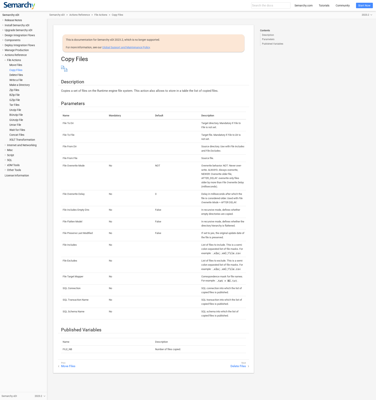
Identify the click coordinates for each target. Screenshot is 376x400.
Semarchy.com (304, 5)
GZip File (14, 100)
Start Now (364, 5)
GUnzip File (16, 119)
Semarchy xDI (10, 14)
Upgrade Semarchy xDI (18, 30)
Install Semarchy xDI (17, 25)
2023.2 (365, 14)
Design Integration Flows (20, 35)
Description (268, 35)
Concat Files (16, 134)
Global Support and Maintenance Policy (126, 47)
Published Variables (272, 43)
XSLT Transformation (22, 139)
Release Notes (13, 20)
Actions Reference (16, 55)
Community (343, 5)
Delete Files (16, 75)
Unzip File (15, 109)
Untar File (15, 124)
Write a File (16, 80)
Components (12, 40)
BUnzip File (16, 115)
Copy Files (15, 70)
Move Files (15, 65)
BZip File (14, 95)
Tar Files (14, 105)
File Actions (14, 60)
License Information (17, 175)
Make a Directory (19, 85)
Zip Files (14, 90)
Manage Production (17, 50)
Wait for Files (17, 129)
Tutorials (324, 5)
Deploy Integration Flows (20, 45)
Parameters (268, 39)
